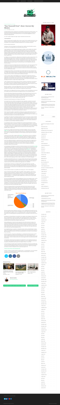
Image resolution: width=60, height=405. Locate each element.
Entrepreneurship (44, 139)
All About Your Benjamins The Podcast (47, 123)
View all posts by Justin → (14, 279)
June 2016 (43, 378)
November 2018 (43, 326)
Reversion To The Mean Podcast (46, 167)
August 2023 (43, 221)
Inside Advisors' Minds (45, 152)
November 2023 (43, 216)
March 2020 (43, 296)
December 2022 (43, 234)
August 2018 (43, 331)
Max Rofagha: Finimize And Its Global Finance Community (14, 285)
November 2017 (43, 348)
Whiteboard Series (44, 188)
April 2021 (43, 272)
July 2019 (42, 311)
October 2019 (43, 305)
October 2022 (43, 238)
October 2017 (43, 350)
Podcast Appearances (44, 165)
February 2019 (43, 320)
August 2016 (43, 376)
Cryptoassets (43, 134)
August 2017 (43, 354)
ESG (42, 141)
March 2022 (43, 251)
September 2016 (43, 374)
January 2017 (43, 367)
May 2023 (42, 227)
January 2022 (43, 255)
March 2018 (43, 341)
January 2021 (43, 277)
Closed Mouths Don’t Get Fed (46, 99)
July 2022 (42, 244)
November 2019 (43, 303)
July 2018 (42, 333)
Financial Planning (7, 24)
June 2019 (43, 313)
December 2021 (43, 257)
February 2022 (43, 253)
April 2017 (43, 361)
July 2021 (42, 266)
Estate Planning (43, 143)
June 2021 (43, 268)
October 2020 (43, 283)
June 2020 (43, 290)
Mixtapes (42, 160)
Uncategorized (43, 182)
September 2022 (43, 240)
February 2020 (43, 298)
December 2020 (43, 279)
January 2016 (43, 387)
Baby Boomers (43, 126)
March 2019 (43, 318)
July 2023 (42, 223)
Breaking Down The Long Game (46, 130)
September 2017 (43, 352)
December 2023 (43, 214)
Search (54, 116)
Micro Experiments (32, 271)
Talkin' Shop (43, 171)
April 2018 (43, 339)
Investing (13, 24)
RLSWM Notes (43, 169)
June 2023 (43, 225)
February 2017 (43, 365)
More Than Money (44, 162)
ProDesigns (55, 403)
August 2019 (43, 309)
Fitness (42, 147)
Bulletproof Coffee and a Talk (46, 132)
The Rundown (43, 180)
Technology (43, 173)
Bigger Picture (43, 128)
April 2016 (43, 382)
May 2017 (42, 359)
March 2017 (43, 363)
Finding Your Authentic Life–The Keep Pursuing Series (8, 271)
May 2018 (42, 337)
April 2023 (43, 229)
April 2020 (43, 294)
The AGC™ (43, 175)
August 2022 (43, 242)
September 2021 (43, 262)
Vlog (42, 184)
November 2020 (43, 281)
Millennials (43, 158)
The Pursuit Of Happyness (33, 285)
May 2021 (42, 270)
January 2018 (43, 344)
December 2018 (43, 324)
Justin (5, 29)
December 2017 (43, 346)
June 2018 (43, 335)
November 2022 (43, 236)
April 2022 (43, 249)
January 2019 (43, 322)
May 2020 (42, 292)
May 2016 (42, 380)
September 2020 (43, 285)
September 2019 (43, 307)
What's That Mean (44, 186)
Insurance (43, 154)
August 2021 (43, 264)
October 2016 (43, 372)
